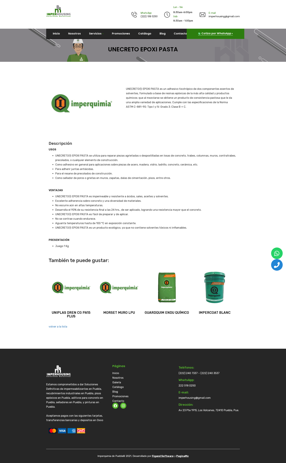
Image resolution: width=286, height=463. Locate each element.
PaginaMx (182, 456)
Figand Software (163, 456)
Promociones (121, 33)
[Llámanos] (277, 265)
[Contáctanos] (277, 253)
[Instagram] (123, 406)
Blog (163, 33)
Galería (116, 382)
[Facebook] (115, 406)
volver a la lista (58, 326)
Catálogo (144, 33)
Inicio (56, 33)
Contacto (180, 33)
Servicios (95, 33)
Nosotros (74, 33)
